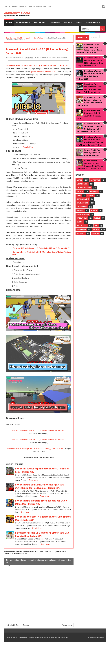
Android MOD (42, 57)
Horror (94, 210)
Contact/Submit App (37, 6)
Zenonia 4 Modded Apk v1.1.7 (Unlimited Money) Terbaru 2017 (41, 248)
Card (79, 195)
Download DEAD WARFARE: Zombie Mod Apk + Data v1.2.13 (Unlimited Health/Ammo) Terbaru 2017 (39, 486)
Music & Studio (83, 214)
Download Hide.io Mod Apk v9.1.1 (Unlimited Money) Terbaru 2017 (38, 66)
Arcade (51, 57)
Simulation (81, 229)
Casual (90, 195)
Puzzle (97, 218)
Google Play (28, 147)
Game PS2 (80, 210)
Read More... (34, 480)
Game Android (92, 22)
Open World (82, 218)
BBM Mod (94, 191)
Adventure (95, 180)
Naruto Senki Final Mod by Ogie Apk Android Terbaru (92, 152)
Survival (95, 233)
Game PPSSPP (55, 22)
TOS (49, 6)
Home (10, 22)
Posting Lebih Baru (12, 625)
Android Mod (39, 22)
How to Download (19, 6)
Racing (79, 222)
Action (79, 180)
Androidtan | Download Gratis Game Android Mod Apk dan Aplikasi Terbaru (44, 637)
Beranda (26, 625)
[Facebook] (103, 6)
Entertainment (83, 199)
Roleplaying (82, 226)
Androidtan (100, 637)
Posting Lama (67, 625)
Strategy (81, 233)
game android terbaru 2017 (43, 72)
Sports (96, 229)
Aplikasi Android (23, 22)
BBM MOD (68, 22)
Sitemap (79, 22)
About (7, 6)
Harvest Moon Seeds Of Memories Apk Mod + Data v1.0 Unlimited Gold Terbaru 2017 (42, 534)
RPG (96, 226)
